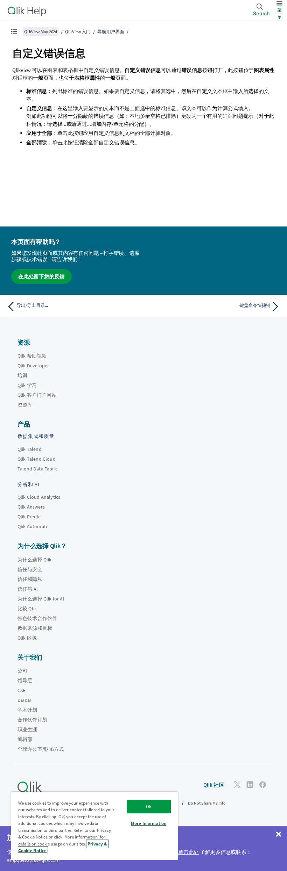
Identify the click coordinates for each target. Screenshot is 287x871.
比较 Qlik (27, 608)
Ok (149, 806)
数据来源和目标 (35, 628)
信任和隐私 (30, 579)
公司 (22, 671)
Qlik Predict (30, 516)
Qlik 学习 (27, 385)
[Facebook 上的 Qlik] (263, 784)
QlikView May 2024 (40, 32)
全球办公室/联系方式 (41, 749)
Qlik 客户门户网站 (37, 395)
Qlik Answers (31, 507)
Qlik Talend (30, 449)
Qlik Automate (33, 526)
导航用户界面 (110, 32)
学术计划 (27, 710)
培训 (22, 375)
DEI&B (24, 700)
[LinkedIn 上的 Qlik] (250, 784)
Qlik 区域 (27, 638)
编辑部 (25, 739)
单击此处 (188, 852)
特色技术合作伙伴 (37, 618)
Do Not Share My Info (207, 803)
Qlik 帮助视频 (32, 356)
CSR (22, 690)
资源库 (25, 405)
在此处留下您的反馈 (41, 276)
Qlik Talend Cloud (37, 459)
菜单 (279, 13)
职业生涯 (27, 729)
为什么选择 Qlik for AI (41, 599)
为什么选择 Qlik (35, 559)
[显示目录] (14, 31)
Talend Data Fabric (37, 469)
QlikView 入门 (77, 32)
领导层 (25, 680)
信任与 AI (28, 589)
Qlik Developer (33, 365)
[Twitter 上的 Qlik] (237, 784)
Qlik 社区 (213, 785)
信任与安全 (30, 569)
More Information (148, 823)
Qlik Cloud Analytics (39, 497)
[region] (94, 826)
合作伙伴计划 (32, 720)
